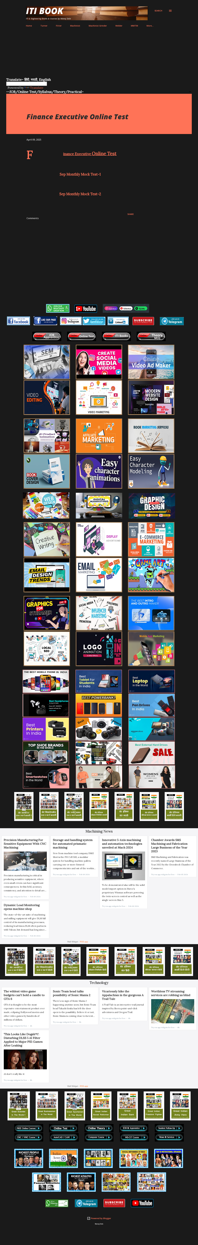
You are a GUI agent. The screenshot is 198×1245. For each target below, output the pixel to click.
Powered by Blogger (100, 1218)
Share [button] (130, 214)
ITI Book (44, 11)
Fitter (59, 25)
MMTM (134, 25)
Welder (118, 25)
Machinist (75, 25)
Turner (43, 25)
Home (29, 25)
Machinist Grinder (98, 25)
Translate (36, 87)
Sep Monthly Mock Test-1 (80, 174)
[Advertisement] (99, 55)
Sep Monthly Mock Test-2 (80, 194)
